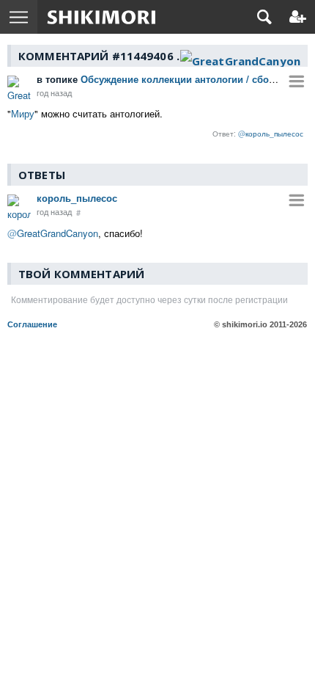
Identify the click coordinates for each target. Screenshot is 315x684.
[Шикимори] (101, 17)
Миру (22, 113)
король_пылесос (77, 198)
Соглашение (32, 324)
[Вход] (298, 17)
